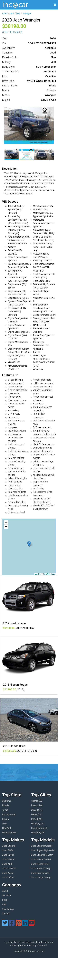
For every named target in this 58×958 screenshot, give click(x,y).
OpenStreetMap (49, 574)
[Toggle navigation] (55, 4)
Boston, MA (37, 805)
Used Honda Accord (41, 859)
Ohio (4, 823)
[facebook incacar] (11, 924)
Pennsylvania (8, 814)
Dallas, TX (36, 814)
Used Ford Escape (40, 873)
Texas (5, 810)
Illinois (5, 819)
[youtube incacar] (31, 924)
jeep (18, 13)
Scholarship (8, 909)
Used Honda (8, 859)
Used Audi (7, 864)
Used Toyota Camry (40, 868)
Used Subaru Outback (41, 846)
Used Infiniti (8, 877)
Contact (6, 913)
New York (6, 828)
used (4, 13)
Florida (5, 805)
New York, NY (37, 832)
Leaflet (37, 574)
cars (12, 13)
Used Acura (7, 873)
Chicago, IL (36, 810)
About (5, 891)
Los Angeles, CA (39, 828)
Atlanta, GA (36, 801)
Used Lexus (8, 855)
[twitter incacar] (5, 924)
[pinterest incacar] (19, 924)
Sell (4, 904)
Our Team (6, 895)
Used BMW (7, 850)
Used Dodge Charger (41, 877)
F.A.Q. (4, 900)
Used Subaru (8, 846)
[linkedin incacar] (25, 924)
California (6, 801)
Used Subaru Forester (42, 855)
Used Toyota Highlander (43, 850)
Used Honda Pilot (39, 864)
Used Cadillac (9, 868)
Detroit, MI (36, 819)
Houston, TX (37, 823)
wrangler (27, 13)
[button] (29, 544)
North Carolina (9, 832)
